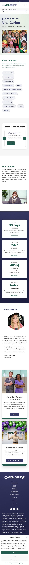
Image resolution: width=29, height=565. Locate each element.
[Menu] (25, 5)
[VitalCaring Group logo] (9, 5)
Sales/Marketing (8, 102)
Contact (14, 506)
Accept (14, 552)
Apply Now (11, 143)
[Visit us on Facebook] (14, 511)
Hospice (14, 488)
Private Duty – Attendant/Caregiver (12, 89)
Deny (14, 556)
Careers (5, 12)
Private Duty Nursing (9, 98)
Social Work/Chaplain (9, 106)
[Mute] (25, 203)
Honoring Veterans (14, 497)
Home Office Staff (8, 85)
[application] (14, 197)
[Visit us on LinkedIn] (17, 511)
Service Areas (14, 494)
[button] (27, 537)
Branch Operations (8, 77)
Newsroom (14, 500)
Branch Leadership (8, 73)
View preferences (14, 559)
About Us (14, 491)
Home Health (14, 485)
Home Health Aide (8, 81)
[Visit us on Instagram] (11, 511)
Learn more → (14, 235)
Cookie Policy (8, 563)
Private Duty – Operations (10, 93)
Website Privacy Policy (17, 563)
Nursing (19, 85)
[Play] (3, 203)
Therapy (21, 106)
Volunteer (6, 110)
